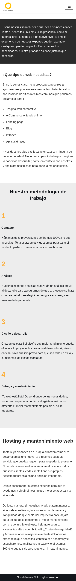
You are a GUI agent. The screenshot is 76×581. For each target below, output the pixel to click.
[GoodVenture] (8, 6)
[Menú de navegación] (69, 7)
